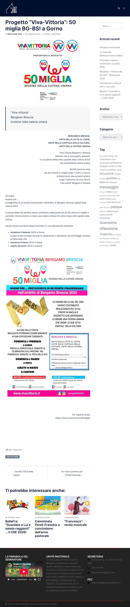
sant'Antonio (109, 242)
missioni (102, 192)
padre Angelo (105, 199)
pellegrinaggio (112, 211)
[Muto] (35, 579)
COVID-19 (113, 166)
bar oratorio (104, 156)
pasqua (116, 207)
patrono (103, 211)
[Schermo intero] (39, 579)
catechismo (105, 159)
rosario (118, 235)
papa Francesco (105, 207)
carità (116, 156)
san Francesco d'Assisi (108, 239)
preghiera (103, 215)
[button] (119, 8)
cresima (103, 170)
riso (113, 235)
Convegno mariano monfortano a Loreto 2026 (110, 63)
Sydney (53, 604)
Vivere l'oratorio (52, 34)
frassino (103, 179)
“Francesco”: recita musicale (75, 523)
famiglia (117, 174)
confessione (116, 162)
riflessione (109, 228)
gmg (118, 179)
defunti (119, 170)
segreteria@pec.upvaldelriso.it (105, 582)
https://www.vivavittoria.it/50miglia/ (72, 418)
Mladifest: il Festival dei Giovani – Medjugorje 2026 (111, 75)
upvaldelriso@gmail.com (103, 572)
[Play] (8, 579)
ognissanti (103, 195)
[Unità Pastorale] (11, 8)
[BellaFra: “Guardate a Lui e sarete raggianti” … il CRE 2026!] (18, 505)
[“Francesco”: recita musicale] (77, 505)
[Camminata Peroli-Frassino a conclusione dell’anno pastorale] (48, 505)
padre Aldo (116, 195)
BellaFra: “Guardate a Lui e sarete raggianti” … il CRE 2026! (18, 526)
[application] (24, 571)
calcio (110, 156)
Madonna (104, 182)
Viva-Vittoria (12, 457)
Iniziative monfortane (110, 47)
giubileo (111, 178)
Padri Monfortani (114, 202)
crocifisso (111, 170)
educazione (107, 173)
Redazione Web (15, 34)
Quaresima (108, 223)
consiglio (104, 166)
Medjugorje (113, 182)
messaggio (109, 187)
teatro (113, 245)
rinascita (106, 234)
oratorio (109, 195)
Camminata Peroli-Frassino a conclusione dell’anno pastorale (47, 528)
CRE (119, 166)
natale (109, 191)
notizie (114, 192)
